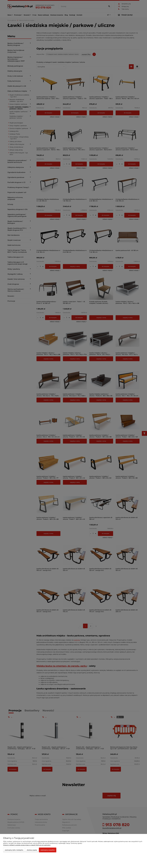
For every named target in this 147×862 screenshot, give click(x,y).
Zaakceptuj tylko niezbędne (14, 850)
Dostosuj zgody (32, 850)
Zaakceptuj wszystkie (47, 850)
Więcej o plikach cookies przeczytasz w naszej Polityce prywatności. (27, 845)
